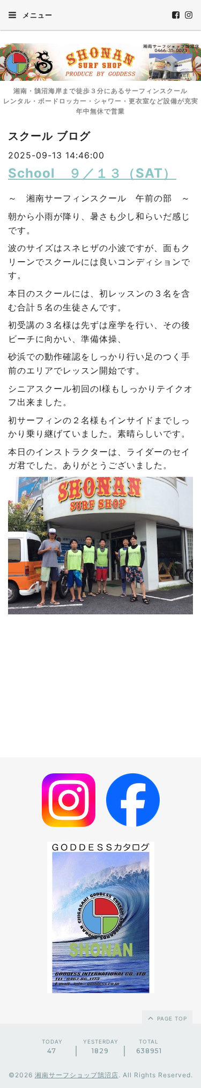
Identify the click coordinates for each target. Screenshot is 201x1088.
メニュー (36, 15)
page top (171, 1018)
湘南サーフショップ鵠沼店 (76, 1075)
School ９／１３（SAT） (92, 173)
